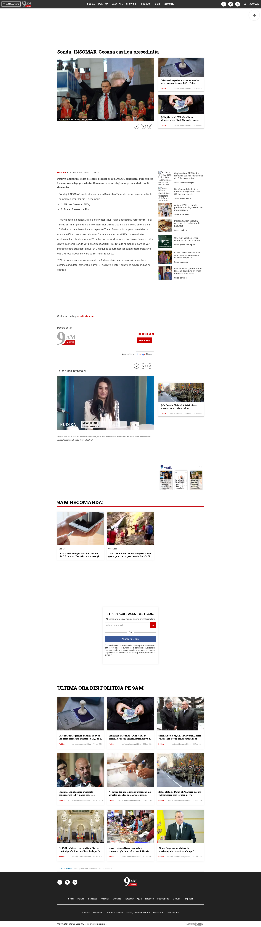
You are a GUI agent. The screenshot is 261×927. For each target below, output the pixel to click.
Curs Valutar (173, 912)
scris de (182, 88)
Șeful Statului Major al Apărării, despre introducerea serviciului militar (179, 793)
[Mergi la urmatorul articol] (254, 15)
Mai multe (144, 340)
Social (91, 4)
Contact (86, 912)
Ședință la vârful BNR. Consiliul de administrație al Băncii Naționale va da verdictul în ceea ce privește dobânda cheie (180, 120)
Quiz (157, 4)
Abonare (254, 4)
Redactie (169, 4)
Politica (163, 88)
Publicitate (158, 912)
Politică (103, 4)
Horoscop (145, 4)
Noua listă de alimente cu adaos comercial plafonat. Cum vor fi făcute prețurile (129, 851)
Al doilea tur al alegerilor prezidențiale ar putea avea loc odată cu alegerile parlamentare (130, 794)
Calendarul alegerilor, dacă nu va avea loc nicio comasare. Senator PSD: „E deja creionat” (180, 83)
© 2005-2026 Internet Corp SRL (70, 924)
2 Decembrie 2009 (79, 172)
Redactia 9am (145, 333)
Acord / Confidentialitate (138, 912)
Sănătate (117, 4)
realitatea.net (86, 316)
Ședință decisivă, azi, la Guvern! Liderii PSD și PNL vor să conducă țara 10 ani (179, 737)
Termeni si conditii (114, 912)
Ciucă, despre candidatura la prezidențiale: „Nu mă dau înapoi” (176, 850)
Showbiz (131, 4)
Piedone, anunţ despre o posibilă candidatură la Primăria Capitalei (77, 793)
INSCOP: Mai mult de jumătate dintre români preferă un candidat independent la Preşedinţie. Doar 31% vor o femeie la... (81, 851)
